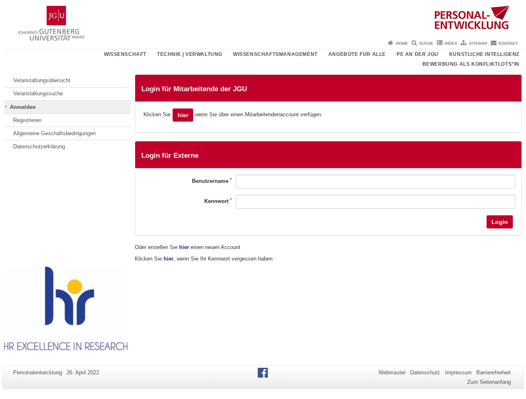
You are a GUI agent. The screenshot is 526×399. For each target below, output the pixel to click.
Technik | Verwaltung (189, 54)
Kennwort (218, 200)
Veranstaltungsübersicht (41, 80)
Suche (426, 43)
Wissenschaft (125, 54)
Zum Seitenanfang (489, 382)
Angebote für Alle (357, 54)
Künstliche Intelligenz (484, 54)
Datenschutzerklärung (39, 146)
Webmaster (392, 372)
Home (402, 43)
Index (451, 43)
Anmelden (23, 107)
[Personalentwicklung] (263, 18)
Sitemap (478, 43)
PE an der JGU (417, 54)
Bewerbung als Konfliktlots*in (470, 64)
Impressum (458, 372)
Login (499, 222)
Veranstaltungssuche (38, 93)
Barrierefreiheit (493, 372)
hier (183, 115)
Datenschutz (425, 372)
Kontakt (508, 43)
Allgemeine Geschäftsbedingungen (54, 133)
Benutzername (212, 180)
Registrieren (27, 120)
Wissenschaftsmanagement (275, 54)
